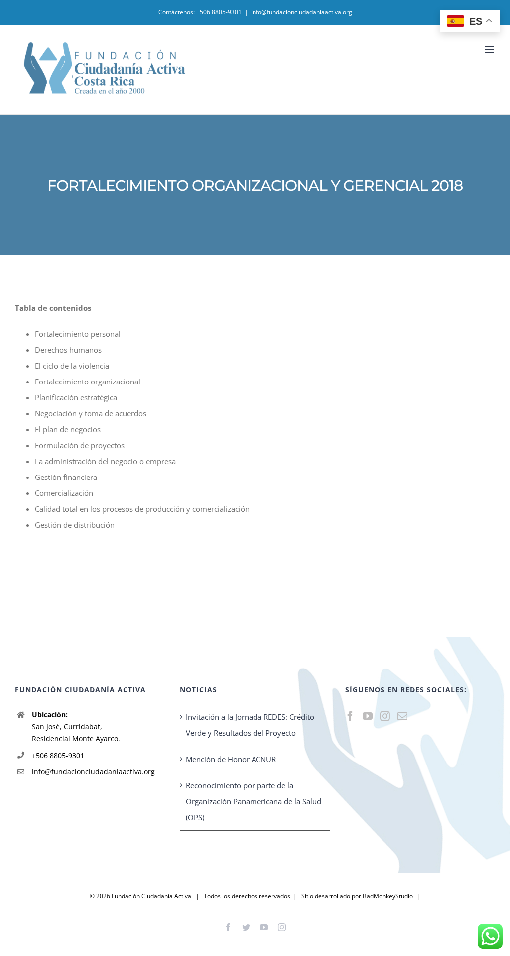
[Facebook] (350, 716)
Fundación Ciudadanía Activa (151, 896)
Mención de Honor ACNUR (231, 759)
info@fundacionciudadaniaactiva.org (301, 12)
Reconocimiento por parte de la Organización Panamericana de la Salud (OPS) (253, 801)
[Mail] (402, 716)
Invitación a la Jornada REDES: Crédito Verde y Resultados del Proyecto (250, 725)
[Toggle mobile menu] (490, 49)
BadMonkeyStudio (388, 896)
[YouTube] (368, 716)
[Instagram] (385, 716)
